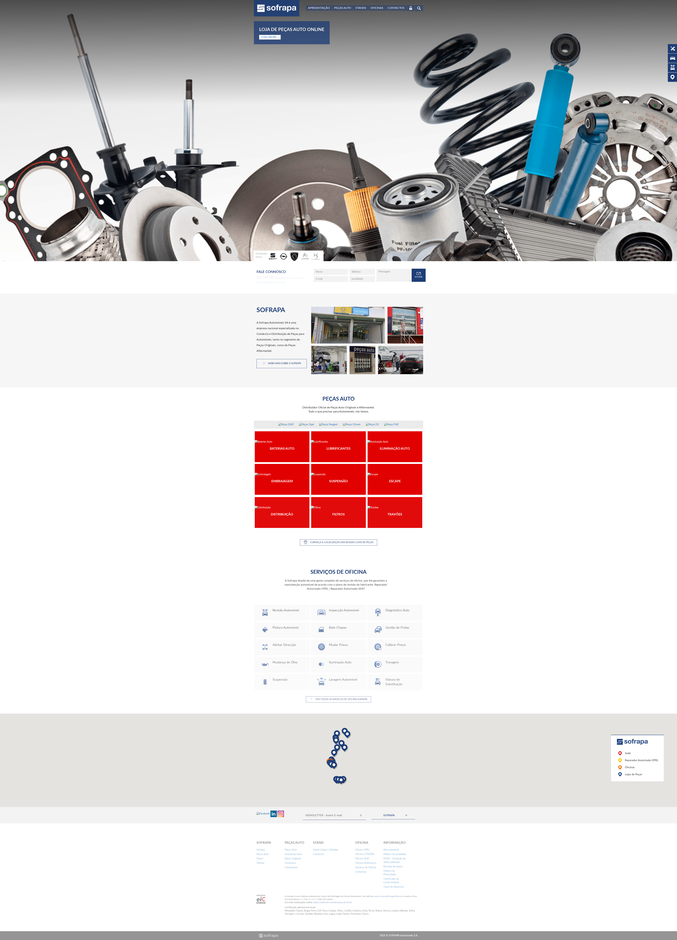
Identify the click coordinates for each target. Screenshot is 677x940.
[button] (347, 734)
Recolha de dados (393, 866)
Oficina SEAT (362, 858)
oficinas (376, 8)
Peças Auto (342, 8)
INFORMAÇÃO (394, 842)
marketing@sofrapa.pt (271, 282)
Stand (260, 858)
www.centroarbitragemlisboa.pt (388, 896)
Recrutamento (391, 850)
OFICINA (361, 842)
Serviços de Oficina (365, 867)
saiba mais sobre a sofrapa (281, 363)
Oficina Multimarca (365, 863)
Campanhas (291, 867)
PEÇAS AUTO (294, 842)
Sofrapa (261, 850)
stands (360, 8)
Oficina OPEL (362, 850)
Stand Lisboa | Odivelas (325, 850)
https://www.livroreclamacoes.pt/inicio (332, 902)
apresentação (319, 8)
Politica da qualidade (394, 854)
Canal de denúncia (393, 887)
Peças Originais (293, 858)
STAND (318, 842)
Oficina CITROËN (364, 854)
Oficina (260, 863)
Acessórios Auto (293, 854)
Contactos (396, 8)
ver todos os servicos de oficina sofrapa (338, 699)
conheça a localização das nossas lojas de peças (341, 542)
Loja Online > (270, 37)
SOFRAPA (264, 842)
